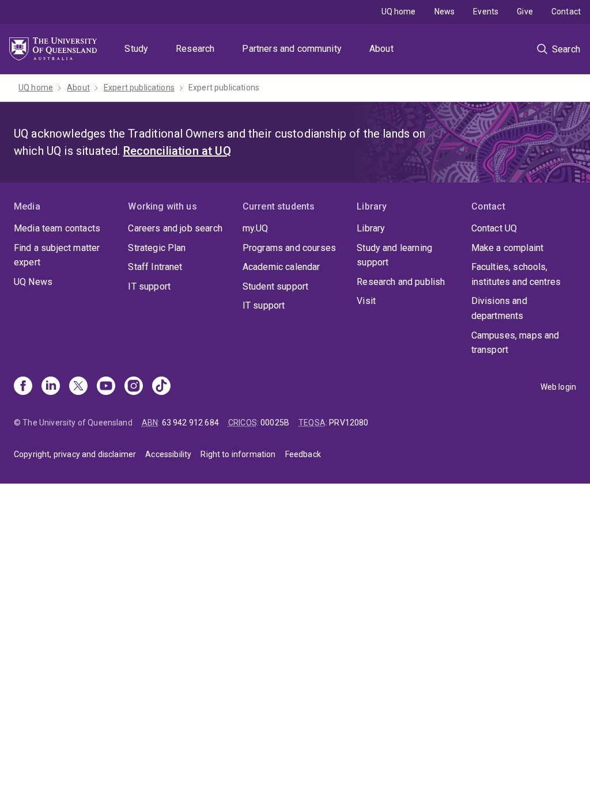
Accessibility (168, 454)
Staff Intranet (155, 266)
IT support (149, 286)
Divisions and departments (499, 308)
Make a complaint (507, 247)
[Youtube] (106, 387)
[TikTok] (161, 387)
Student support (275, 286)
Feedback (303, 454)
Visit (366, 300)
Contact (566, 11)
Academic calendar (281, 266)
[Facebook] (23, 387)
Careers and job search (175, 228)
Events (485, 11)
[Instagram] (133, 387)
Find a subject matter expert (57, 255)
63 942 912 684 (190, 422)
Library (371, 228)
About (381, 48)
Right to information (238, 454)
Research (195, 48)
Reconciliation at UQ (177, 151)
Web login (558, 386)
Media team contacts (57, 228)
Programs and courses (289, 247)
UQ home (398, 11)
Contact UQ (494, 228)
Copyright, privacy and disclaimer (75, 454)
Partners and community (292, 48)
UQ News (33, 281)
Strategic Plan (157, 247)
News (444, 11)
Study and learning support (394, 255)
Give (525, 11)
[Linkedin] (50, 387)
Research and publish (401, 281)
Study (136, 48)
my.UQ (255, 228)
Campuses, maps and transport (515, 343)
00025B (274, 422)
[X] (78, 387)
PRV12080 (348, 422)
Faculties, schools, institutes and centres (516, 274)
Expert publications (139, 87)
